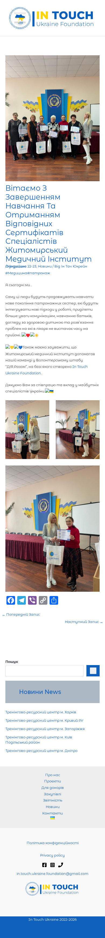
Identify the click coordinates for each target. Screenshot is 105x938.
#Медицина (16, 273)
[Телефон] (60, 864)
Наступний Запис (84, 622)
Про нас (52, 775)
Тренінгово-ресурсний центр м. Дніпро (41, 751)
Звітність (52, 800)
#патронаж (38, 273)
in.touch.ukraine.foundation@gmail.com (53, 874)
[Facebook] (44, 864)
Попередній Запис (21, 614)
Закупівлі (52, 794)
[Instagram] (52, 864)
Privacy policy (52, 855)
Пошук (11, 662)
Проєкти (52, 781)
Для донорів (52, 788)
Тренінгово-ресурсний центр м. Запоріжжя (45, 729)
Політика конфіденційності (53, 843)
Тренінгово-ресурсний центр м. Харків (40, 712)
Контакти (52, 813)
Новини (45, 266)
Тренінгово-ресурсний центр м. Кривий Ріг (44, 720)
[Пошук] (93, 670)
